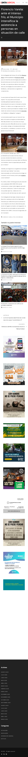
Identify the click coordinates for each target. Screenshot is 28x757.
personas (23, 111)
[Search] (23, 2)
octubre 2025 (5, 699)
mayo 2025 (4, 713)
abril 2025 (4, 716)
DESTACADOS (4, 733)
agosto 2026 (5, 672)
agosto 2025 (5, 705)
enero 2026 (4, 691)
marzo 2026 (4, 686)
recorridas (19, 217)
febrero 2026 (5, 688)
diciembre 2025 (5, 694)
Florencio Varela (19, 77)
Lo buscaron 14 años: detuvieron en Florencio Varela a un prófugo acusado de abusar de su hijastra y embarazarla (13, 276)
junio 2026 (4, 677)
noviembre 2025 (5, 697)
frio (14, 217)
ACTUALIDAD (4, 730)
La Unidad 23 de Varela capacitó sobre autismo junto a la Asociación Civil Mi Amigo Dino (13, 248)
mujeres (23, 175)
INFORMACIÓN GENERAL (9, 71)
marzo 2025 (4, 719)
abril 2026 (4, 683)
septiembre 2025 (6, 702)
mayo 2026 (4, 680)
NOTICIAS (18, 71)
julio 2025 (4, 708)
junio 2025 (4, 711)
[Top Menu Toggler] (26, 2)
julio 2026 (4, 674)
